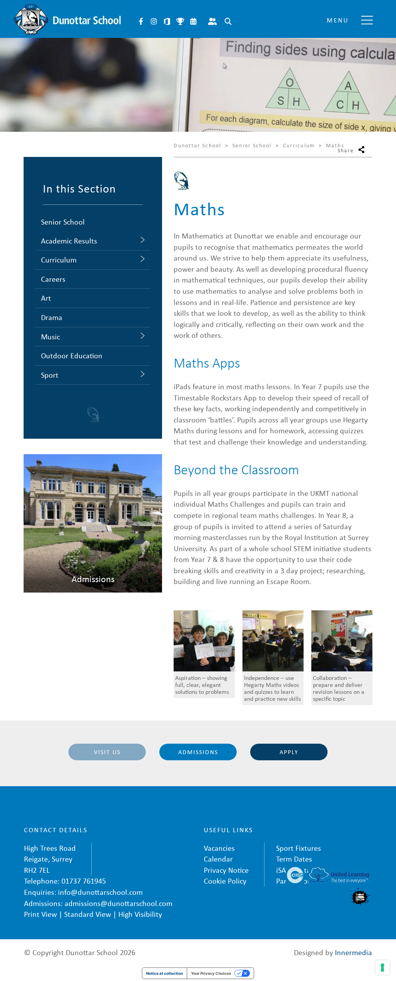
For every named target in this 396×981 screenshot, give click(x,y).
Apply (289, 752)
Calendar (193, 21)
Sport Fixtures (298, 848)
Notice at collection (164, 973)
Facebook (141, 21)
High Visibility (140, 914)
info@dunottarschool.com (100, 892)
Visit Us (107, 752)
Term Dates (294, 858)
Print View (40, 914)
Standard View (87, 914)
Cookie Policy (225, 880)
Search (228, 21)
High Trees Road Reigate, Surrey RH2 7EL (50, 859)
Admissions (198, 752)
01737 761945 (83, 880)
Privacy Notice (226, 870)
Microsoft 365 (167, 21)
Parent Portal (212, 21)
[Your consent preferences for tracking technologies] (382, 967)
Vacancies (219, 848)
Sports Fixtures (180, 21)
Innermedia (353, 952)
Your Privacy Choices (211, 973)
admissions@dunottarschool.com (118, 903)
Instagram (154, 21)
